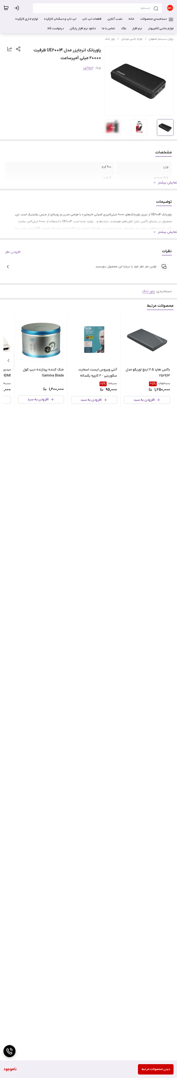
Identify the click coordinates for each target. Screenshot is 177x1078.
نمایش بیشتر (167, 182)
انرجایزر (88, 67)
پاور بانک (110, 39)
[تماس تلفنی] (9, 1051)
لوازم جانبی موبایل (131, 39)
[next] (8, 360)
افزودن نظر (13, 252)
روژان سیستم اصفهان (161, 39)
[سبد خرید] (6, 8)
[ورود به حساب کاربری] (17, 8)
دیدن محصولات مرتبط (155, 1069)
